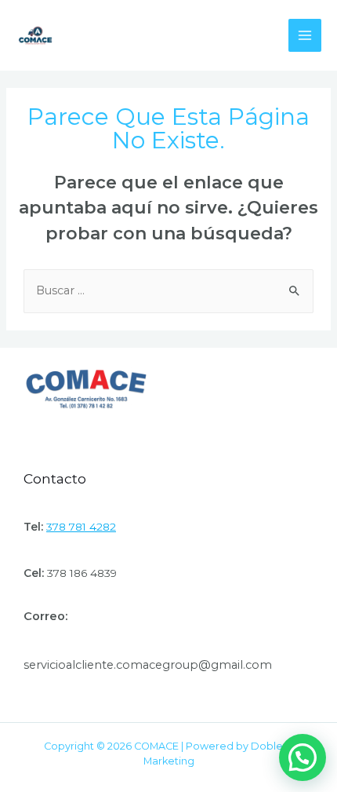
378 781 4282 (81, 526)
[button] (302, 757)
